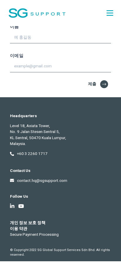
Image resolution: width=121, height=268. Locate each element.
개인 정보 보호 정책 (28, 223)
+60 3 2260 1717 (32, 154)
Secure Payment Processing (34, 235)
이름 (14, 26)
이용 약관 (18, 229)
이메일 (16, 55)
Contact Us (20, 171)
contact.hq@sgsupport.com (42, 181)
